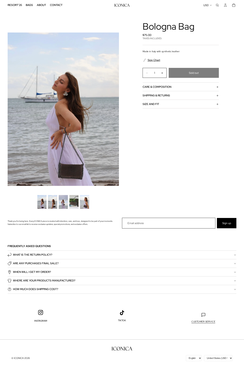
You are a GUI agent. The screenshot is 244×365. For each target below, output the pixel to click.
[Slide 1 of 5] (42, 202)
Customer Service (203, 321)
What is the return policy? (32, 254)
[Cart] (234, 5)
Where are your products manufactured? (44, 280)
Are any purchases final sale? (36, 263)
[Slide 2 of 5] (52, 202)
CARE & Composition (157, 87)
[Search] (217, 5)
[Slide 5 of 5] (84, 202)
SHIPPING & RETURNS (156, 95)
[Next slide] (115, 109)
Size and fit (151, 104)
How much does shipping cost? (35, 289)
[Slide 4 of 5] (74, 202)
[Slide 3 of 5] (63, 202)
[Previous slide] (12, 109)
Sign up (226, 223)
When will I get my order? (32, 272)
